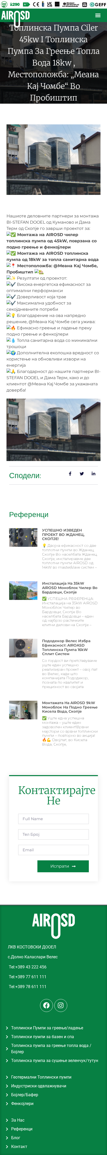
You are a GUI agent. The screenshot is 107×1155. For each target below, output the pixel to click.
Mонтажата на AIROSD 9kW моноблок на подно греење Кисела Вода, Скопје (70, 707)
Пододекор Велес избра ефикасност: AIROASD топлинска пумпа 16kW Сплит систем (66, 647)
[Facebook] (46, 1005)
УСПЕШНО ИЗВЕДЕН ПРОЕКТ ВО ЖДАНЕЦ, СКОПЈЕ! (63, 534)
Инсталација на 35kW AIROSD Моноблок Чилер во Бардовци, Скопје (69, 587)
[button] (98, 15)
